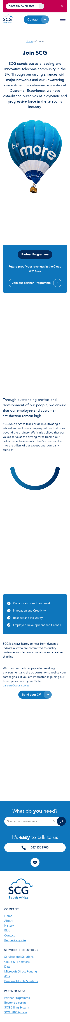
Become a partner (16, 1002)
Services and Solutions (19, 956)
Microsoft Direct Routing (20, 971)
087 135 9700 (39, 847)
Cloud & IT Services (17, 961)
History (9, 925)
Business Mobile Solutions (21, 981)
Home (29, 41)
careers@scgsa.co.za (16, 685)
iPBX (7, 976)
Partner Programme (17, 997)
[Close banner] (61, 6)
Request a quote (15, 940)
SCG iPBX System (15, 1012)
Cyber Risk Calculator (21, 6)
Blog (7, 930)
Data (7, 966)
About (8, 920)
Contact (32, 19)
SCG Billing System (16, 1007)
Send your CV (31, 694)
